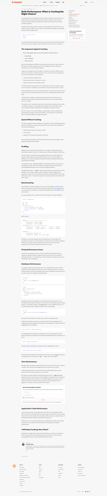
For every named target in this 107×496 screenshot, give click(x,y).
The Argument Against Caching (74, 14)
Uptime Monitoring (22, 469)
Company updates (36, 5)
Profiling (70, 17)
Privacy (82, 491)
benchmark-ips (58, 188)
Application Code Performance (74, 25)
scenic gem (48, 417)
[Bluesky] (85, 491)
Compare (21, 483)
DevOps (51, 5)
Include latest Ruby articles (29, 397)
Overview (70, 12)
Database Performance (73, 22)
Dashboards (21, 473)
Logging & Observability (23, 475)
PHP (39, 475)
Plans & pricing (22, 481)
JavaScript (44, 5)
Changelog (57, 2)
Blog (63, 2)
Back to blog (25, 456)
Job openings (80, 469)
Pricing (51, 2)
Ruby (41, 5)
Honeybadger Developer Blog (26, 5)
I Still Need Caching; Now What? (74, 26)
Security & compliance (82, 475)
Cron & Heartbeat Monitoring (24, 477)
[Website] (26, 450)
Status (59, 477)
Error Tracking (21, 467)
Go (54, 5)
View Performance (72, 23)
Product (44, 2)
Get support (60, 467)
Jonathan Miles (29, 9)
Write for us (82, 5)
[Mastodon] (87, 491)
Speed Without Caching (73, 15)
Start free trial (91, 2)
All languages (41, 477)
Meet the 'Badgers (81, 467)
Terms (79, 491)
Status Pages (21, 471)
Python (48, 5)
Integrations (21, 479)
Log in (86, 2)
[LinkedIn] (89, 491)
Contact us (80, 471)
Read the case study (77, 38)
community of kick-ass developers (33, 389)
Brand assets (80, 473)
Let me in (43, 399)
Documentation (61, 469)
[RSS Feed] (85, 5)
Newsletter (60, 473)
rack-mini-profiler (41, 155)
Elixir (57, 5)
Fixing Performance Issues (73, 20)
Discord (59, 475)
